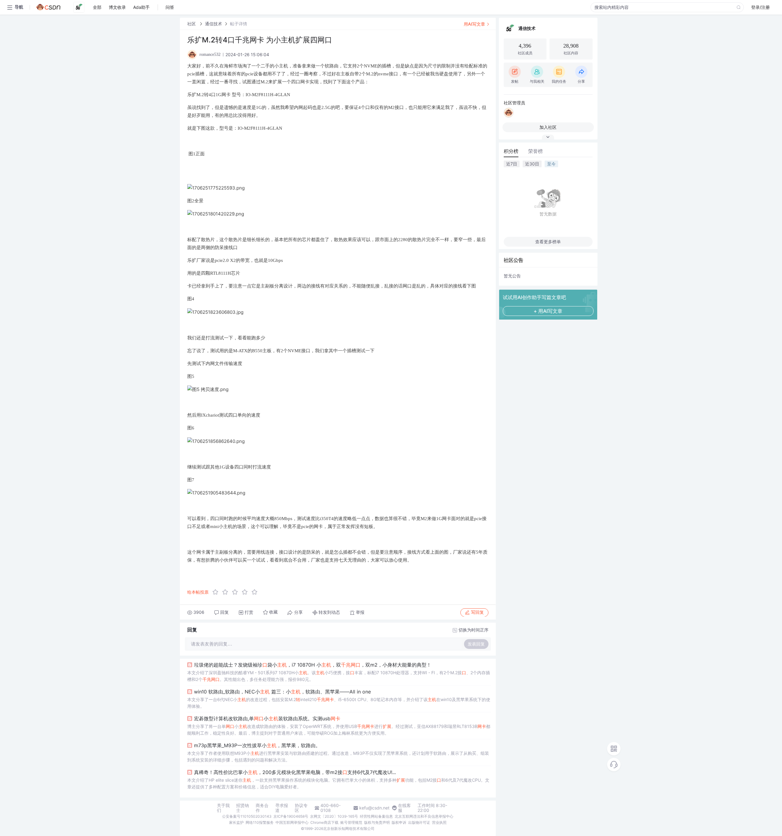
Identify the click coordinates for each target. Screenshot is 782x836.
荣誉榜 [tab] (535, 151)
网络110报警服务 (260, 822)
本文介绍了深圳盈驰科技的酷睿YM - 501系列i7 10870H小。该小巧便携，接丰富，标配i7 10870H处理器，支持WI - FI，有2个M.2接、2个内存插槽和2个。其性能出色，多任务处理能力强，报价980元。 (338, 676)
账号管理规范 (351, 822)
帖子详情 (238, 23)
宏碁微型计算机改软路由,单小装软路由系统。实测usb (267, 718)
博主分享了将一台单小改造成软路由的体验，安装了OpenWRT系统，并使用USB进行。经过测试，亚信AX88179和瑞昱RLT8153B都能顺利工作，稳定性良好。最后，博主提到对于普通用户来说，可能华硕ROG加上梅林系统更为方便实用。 (338, 730)
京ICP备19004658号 (290, 816)
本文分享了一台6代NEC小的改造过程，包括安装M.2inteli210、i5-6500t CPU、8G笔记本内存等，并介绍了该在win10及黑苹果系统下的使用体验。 (338, 703)
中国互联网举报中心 (292, 822)
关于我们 (223, 808)
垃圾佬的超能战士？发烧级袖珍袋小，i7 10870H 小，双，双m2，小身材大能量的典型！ (312, 665)
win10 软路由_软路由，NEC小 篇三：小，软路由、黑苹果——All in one (282, 692)
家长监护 (236, 822)
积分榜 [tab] (511, 151)
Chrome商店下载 (324, 822)
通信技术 (213, 23)
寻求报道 (281, 808)
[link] (192, 23)
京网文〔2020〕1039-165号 (334, 816)
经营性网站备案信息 (376, 816)
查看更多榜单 (548, 241)
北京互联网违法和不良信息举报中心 (424, 816)
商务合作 (262, 808)
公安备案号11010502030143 (247, 816)
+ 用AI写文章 (548, 311)
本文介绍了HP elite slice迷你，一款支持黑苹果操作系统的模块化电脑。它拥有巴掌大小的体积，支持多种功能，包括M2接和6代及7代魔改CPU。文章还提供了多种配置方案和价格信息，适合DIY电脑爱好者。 (338, 783)
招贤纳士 (242, 808)
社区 (192, 23)
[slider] (236, 592)
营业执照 (439, 822)
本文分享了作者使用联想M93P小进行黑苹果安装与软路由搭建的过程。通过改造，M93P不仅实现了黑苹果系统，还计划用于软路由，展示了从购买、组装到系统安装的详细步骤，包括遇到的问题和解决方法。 (338, 756)
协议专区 (301, 808)
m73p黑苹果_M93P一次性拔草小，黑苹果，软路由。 (257, 745)
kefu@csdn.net (374, 807)
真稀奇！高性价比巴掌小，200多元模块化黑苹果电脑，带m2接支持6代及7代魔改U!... (295, 772)
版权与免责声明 (377, 822)
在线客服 (404, 808)
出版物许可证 (419, 822)
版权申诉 (399, 822)
